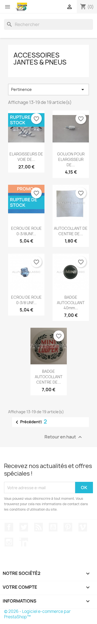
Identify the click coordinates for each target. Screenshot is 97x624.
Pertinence (48, 89)
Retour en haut (63, 437)
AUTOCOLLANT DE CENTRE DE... (71, 231)
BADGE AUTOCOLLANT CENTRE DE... (49, 377)
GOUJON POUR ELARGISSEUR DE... (71, 159)
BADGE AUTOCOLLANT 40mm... (71, 303)
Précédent (27, 422)
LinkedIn (23, 542)
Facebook (9, 527)
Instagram (9, 542)
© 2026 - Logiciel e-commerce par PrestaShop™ (37, 614)
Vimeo (82, 527)
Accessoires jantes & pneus (40, 58)
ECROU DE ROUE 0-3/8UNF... (26, 231)
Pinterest (68, 527)
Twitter (23, 527)
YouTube (53, 527)
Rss (38, 527)
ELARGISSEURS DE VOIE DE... (26, 156)
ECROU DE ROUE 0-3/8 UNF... (26, 300)
